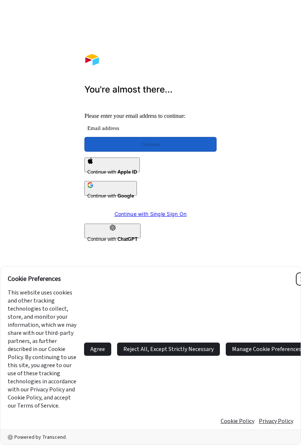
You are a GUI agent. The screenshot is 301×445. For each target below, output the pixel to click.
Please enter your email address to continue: (134, 116)
